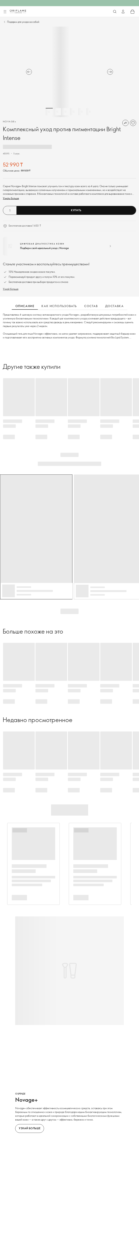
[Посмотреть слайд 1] (49, 111)
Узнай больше (10, 289)
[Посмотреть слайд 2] (57, 111)
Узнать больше (11, 198)
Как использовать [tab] (59, 306)
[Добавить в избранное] (133, 123)
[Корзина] (132, 11)
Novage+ (9, 121)
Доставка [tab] (114, 306)
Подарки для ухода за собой (23, 22)
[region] (69, 72)
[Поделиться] (125, 123)
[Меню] (5, 12)
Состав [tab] (91, 306)
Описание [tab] (24, 306)
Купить (76, 210)
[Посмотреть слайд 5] (81, 111)
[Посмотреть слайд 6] (90, 111)
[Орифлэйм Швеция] (18, 11)
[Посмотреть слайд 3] (65, 111)
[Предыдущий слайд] (29, 72)
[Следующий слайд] (110, 72)
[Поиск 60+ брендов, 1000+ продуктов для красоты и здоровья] (114, 11)
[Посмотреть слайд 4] (73, 111)
